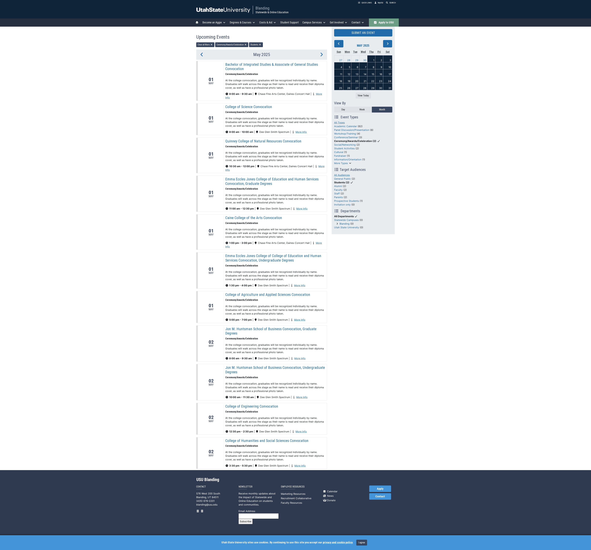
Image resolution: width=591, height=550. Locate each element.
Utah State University (346, 227)
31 (389, 88)
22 (372, 81)
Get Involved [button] (337, 22)
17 (390, 74)
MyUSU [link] (380, 3)
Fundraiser (340, 155)
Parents (338, 197)
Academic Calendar (345, 126)
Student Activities (344, 148)
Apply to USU (385, 22)
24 (389, 81)
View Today (363, 95)
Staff (337, 193)
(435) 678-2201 (205, 500)
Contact (380, 496)
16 (381, 74)
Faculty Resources (291, 502)
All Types (339, 122)
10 (389, 67)
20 (356, 81)
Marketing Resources (293, 493)
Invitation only (342, 204)
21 (365, 81)
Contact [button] (356, 22)
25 (340, 88)
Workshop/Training (345, 133)
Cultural (338, 152)
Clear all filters (204, 44)
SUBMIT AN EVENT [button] (363, 33)
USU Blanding (207, 479)
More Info (301, 131)
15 (373, 74)
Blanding (262, 8)
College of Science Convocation (248, 107)
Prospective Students (346, 200)
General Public (342, 178)
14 (365, 74)
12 (349, 74)
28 (348, 60)
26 (348, 88)
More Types (341, 163)
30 (364, 60)
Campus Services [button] (312, 22)
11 (341, 74)
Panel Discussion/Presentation (351, 129)
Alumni (338, 186)
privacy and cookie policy (337, 542)
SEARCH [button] (392, 3)
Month (382, 109)
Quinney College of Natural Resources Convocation (263, 141)
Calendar (332, 491)
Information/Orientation (347, 159)
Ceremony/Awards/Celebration (230, 44)
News (330, 495)
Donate (331, 500)
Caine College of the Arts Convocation (253, 218)
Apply (380, 488)
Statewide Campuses (346, 220)
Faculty (338, 189)
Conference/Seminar (346, 137)
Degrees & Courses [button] (240, 22)
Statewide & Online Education (272, 12)
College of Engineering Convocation (251, 406)
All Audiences (342, 175)
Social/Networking (345, 144)
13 (357, 74)
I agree (361, 542)
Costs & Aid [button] (265, 22)
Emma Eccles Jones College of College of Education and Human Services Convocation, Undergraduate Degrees (273, 258)
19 (349, 81)
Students (254, 44)
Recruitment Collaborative (296, 498)
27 (340, 60)
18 (341, 81)
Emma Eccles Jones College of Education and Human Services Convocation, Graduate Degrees (272, 181)
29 (356, 60)
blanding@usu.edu (206, 504)
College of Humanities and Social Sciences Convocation (266, 441)
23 (380, 81)
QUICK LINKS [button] (367, 3)
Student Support (289, 22)
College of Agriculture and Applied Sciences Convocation (267, 294)
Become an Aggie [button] (212, 22)
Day (343, 109)
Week (362, 109)
